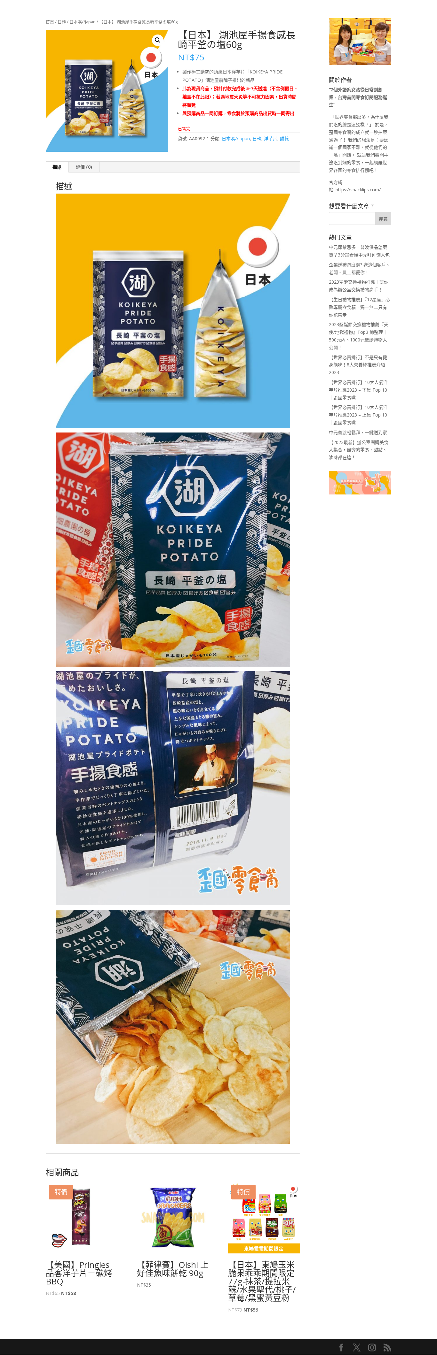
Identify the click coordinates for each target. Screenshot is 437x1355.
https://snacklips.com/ (358, 190)
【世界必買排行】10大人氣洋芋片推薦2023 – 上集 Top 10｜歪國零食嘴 (358, 414)
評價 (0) (84, 167)
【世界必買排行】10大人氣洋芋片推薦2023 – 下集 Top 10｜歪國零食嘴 (358, 390)
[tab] (57, 167)
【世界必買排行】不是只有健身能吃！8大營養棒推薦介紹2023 (358, 365)
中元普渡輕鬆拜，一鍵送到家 (358, 432)
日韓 (62, 22)
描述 (56, 167)
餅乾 (284, 138)
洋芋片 (270, 138)
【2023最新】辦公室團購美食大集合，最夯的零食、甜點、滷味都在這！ (358, 450)
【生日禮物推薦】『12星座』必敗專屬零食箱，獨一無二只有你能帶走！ (359, 307)
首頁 (50, 22)
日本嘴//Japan (82, 22)
